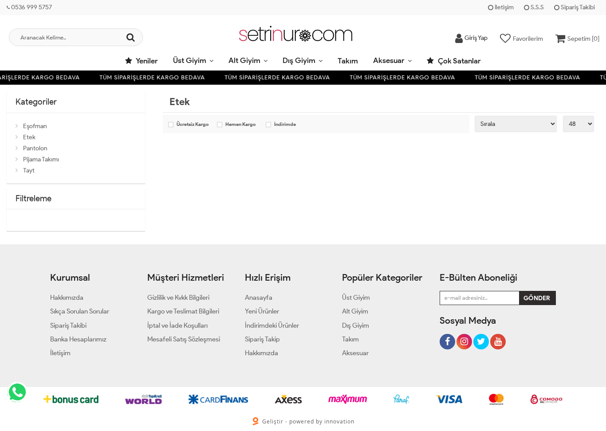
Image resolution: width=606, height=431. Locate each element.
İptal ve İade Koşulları (177, 325)
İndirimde (285, 124)
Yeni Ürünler (262, 311)
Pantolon (35, 148)
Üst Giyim (189, 60)
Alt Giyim (244, 60)
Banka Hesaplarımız (78, 339)
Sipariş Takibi (577, 7)
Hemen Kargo (240, 124)
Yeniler (146, 60)
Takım (348, 60)
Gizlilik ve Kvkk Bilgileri (178, 298)
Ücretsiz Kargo (193, 124)
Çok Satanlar (458, 60)
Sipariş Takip (262, 339)
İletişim (503, 7)
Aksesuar (389, 60)
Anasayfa (258, 298)
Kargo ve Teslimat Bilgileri (183, 311)
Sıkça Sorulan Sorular (79, 311)
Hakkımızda (66, 298)
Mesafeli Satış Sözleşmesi (183, 339)
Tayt (29, 170)
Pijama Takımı (41, 159)
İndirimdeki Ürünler (272, 325)
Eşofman (35, 126)
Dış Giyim (299, 60)
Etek (29, 137)
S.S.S (536, 7)
